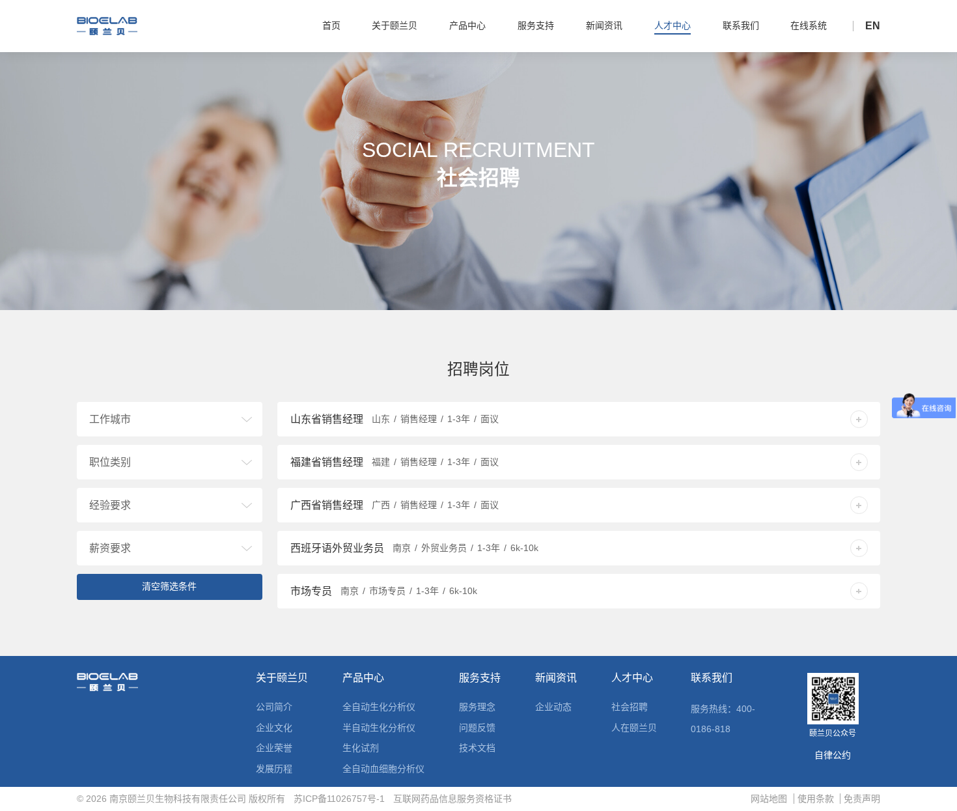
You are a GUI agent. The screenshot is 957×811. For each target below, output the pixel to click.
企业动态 (553, 707)
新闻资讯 (556, 678)
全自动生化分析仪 (378, 707)
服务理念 (477, 707)
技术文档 (477, 748)
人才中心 (632, 678)
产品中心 (363, 678)
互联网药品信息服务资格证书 (452, 798)
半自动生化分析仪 (378, 727)
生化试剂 (360, 748)
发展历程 (274, 768)
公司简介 (274, 707)
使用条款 (816, 798)
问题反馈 (477, 727)
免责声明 (862, 798)
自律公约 (832, 755)
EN (872, 26)
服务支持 (480, 678)
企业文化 (274, 727)
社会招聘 (629, 707)
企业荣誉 (274, 748)
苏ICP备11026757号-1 (339, 798)
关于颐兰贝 (282, 678)
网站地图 (769, 798)
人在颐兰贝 (634, 727)
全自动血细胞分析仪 (383, 768)
